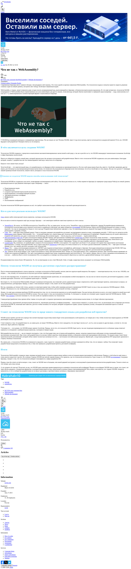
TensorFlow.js (9, 225)
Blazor (7, 248)
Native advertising (10, 555)
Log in (7, 514)
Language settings (7, 565)
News (6, 524)
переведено (79, 237)
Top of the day (5, 456)
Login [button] (2, 12)
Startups (7, 558)
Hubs (6, 526)
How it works (9, 536)
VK (7, 418)
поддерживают (115, 357)
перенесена (53, 244)
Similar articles (15, 456)
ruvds (6, 508)
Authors (7, 528)
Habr (11, 567)
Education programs (11, 556)
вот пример (10, 296)
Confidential (8, 545)
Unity (6, 232)
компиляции (9, 234)
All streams (7, 2)
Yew (6, 251)
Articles (7, 522)
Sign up (7, 516)
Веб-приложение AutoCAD (14, 237)
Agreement (8, 543)
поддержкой (76, 227)
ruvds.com (8, 483)
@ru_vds (3, 437)
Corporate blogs (9, 551)
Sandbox (7, 529)
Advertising (8, 553)
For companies (9, 539)
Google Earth (9, 243)
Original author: (11, 83)
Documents (8, 541)
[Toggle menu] (1, 2)
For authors (8, 538)
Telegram (3, 418)
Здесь (2, 217)
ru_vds (3, 65)
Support (14, 565)
